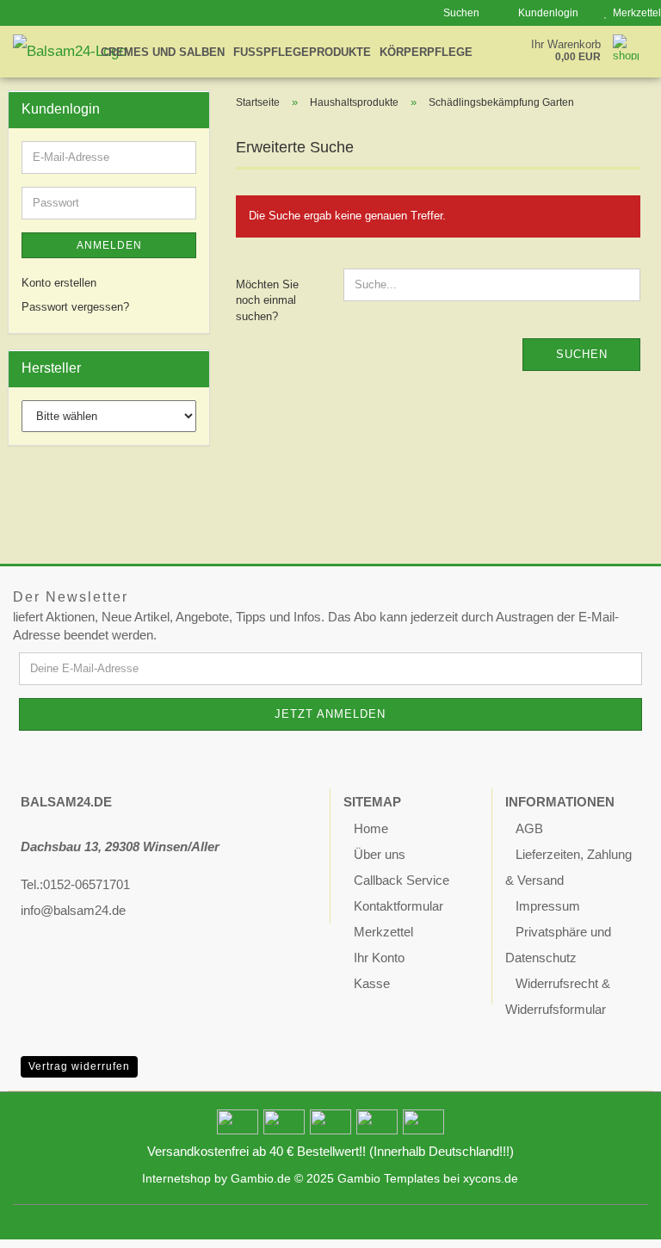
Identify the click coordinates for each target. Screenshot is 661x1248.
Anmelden (109, 245)
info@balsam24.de (73, 910)
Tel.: (32, 884)
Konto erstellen (59, 282)
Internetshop (176, 1178)
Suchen (582, 354)
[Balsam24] (82, 51)
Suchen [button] (460, 13)
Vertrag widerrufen (79, 1066)
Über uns (379, 854)
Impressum (548, 906)
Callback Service (401, 880)
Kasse (372, 983)
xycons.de (490, 1178)
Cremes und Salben (163, 52)
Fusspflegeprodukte (302, 52)
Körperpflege (426, 52)
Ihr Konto (379, 957)
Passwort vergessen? (75, 306)
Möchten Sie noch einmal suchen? (267, 300)
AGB (529, 828)
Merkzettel (383, 931)
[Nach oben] (613, 1222)
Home (371, 828)
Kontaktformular (398, 906)
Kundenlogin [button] (545, 13)
